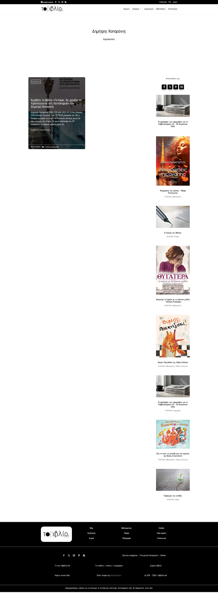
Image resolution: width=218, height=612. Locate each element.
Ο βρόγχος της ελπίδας (173, 495)
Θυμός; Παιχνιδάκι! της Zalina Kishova (173, 362)
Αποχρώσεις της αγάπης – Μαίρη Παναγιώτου (173, 191)
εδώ (130, 588)
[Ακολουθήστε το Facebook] (164, 87)
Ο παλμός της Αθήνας (172, 232)
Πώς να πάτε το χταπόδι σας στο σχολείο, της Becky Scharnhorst (172, 454)
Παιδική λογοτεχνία (182, 366)
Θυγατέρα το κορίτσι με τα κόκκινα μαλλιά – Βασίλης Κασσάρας (173, 300)
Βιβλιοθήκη (160, 9)
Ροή (170, 2)
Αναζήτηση (172, 9)
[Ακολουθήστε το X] (69, 555)
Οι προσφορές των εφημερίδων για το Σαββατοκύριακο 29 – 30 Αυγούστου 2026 (173, 124)
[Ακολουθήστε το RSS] (84, 555)
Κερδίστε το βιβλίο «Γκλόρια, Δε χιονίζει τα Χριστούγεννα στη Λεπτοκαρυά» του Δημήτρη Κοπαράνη (56, 114)
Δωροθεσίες (36, 82)
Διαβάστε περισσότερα (40, 130)
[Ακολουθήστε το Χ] (170, 87)
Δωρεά (175, 2)
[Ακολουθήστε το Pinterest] (175, 87)
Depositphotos (115, 575)
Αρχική (126, 9)
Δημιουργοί (148, 9)
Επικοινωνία (163, 2)
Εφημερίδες (177, 411)
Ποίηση (177, 237)
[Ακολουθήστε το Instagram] (181, 87)
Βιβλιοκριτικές (177, 197)
